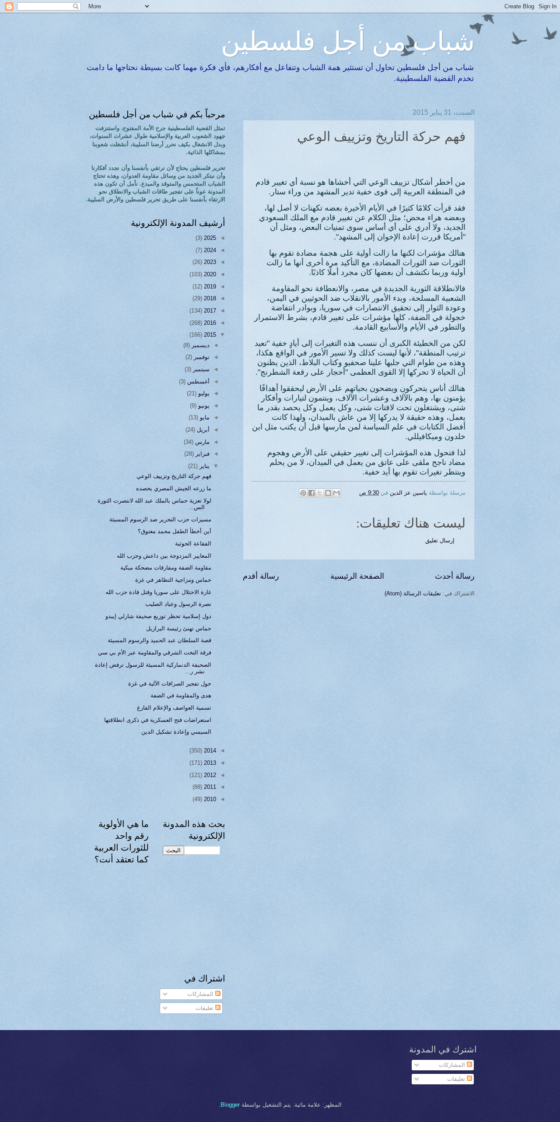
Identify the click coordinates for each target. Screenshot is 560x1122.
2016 (209, 323)
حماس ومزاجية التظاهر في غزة (173, 580)
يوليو (203, 393)
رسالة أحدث (455, 576)
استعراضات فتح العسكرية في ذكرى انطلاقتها (157, 720)
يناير (204, 466)
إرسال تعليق (440, 540)
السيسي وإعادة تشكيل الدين (176, 731)
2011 (209, 787)
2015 (209, 334)
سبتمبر (200, 369)
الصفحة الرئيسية (357, 576)
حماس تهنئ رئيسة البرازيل (178, 628)
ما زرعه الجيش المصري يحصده (173, 488)
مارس (201, 442)
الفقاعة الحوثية (193, 543)
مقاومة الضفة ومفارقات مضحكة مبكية (165, 567)
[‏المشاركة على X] (319, 493)
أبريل (202, 429)
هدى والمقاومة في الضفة (180, 695)
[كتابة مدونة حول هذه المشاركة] (328, 493)
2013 (209, 763)
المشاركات (201, 994)
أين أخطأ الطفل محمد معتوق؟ (174, 531)
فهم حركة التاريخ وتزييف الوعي (173, 476)
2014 (209, 750)
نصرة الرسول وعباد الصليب (178, 604)
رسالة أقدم (261, 576)
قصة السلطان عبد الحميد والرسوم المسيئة (159, 640)
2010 (209, 799)
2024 (209, 250)
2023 (209, 262)
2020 (209, 274)
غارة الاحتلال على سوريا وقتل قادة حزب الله (158, 592)
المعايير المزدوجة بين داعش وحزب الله (164, 555)
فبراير (202, 453)
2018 (209, 298)
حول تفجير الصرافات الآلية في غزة (169, 683)
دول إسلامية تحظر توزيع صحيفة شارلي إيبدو (158, 616)
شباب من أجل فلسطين (348, 40)
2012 (209, 775)
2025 (209, 238)
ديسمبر (200, 345)
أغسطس (198, 381)
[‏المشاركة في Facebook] (311, 493)
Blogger (230, 1104)
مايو (204, 417)
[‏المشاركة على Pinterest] (303, 493)
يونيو (203, 405)
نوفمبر (201, 357)
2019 (209, 286)
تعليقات (205, 1008)
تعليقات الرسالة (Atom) (413, 593)
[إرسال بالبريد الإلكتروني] (336, 493)
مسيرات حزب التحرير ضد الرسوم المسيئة (160, 519)
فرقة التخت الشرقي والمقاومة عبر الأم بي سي (154, 652)
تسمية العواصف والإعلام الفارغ (174, 707)
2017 (209, 310)
